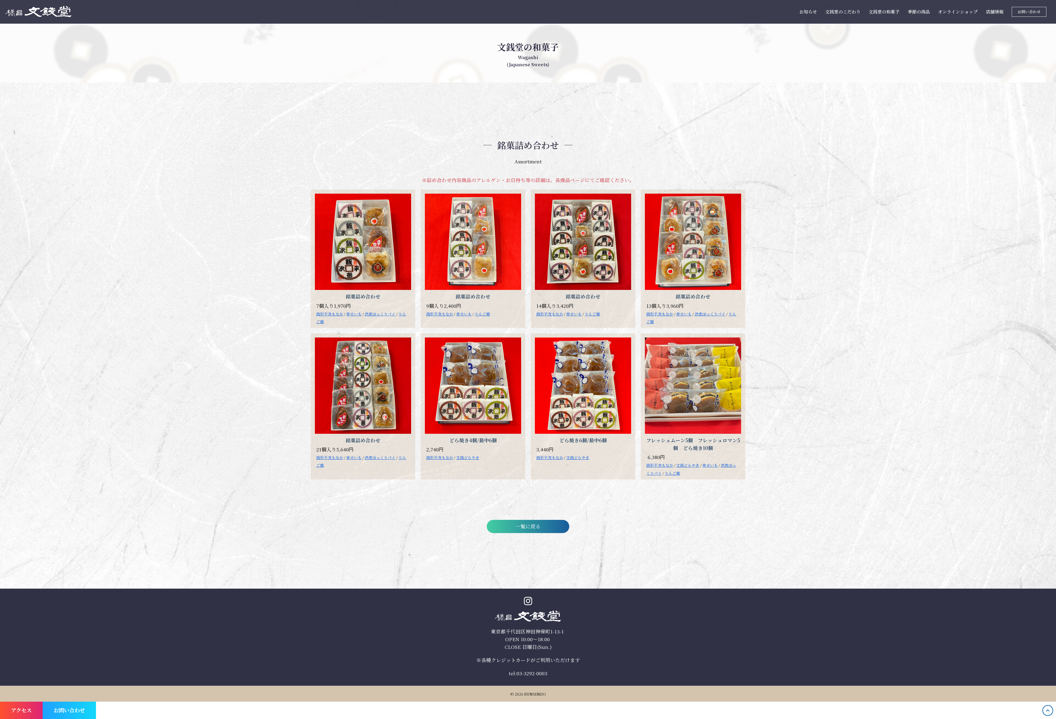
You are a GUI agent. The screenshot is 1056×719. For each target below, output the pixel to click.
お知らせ (808, 12)
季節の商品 (919, 12)
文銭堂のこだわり (842, 12)
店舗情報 (994, 12)
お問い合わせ (1029, 11)
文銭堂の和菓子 (884, 12)
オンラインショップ (958, 12)
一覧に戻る (528, 526)
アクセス (21, 710)
